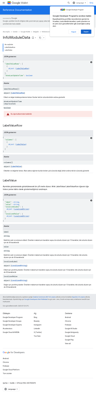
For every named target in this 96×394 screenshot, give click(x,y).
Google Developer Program (13, 317)
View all (68, 343)
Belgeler (36, 32)
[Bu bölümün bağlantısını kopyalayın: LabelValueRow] (24, 125)
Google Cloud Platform (11, 370)
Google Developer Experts (12, 325)
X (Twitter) (38, 332)
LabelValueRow (22, 68)
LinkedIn (37, 328)
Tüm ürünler (7, 373)
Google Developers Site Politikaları (36, 299)
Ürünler (15, 32)
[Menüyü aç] (3, 3)
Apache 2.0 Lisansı (78, 297)
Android (68, 317)
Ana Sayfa (6, 32)
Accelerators (7, 328)
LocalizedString (21, 209)
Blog (35, 317)
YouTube (37, 336)
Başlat (86, 32)
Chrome (68, 321)
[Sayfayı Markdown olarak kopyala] (40, 38)
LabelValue (21, 144)
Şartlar (5, 383)
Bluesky (37, 321)
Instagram (37, 325)
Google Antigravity (72, 332)
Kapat (73, 32)
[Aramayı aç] (68, 2)
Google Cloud (70, 336)
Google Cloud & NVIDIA (11, 332)
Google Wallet (25, 32)
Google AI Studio (71, 328)
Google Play (69, 340)
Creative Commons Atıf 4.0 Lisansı (44, 297)
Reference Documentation (17, 10)
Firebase (68, 325)
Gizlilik (12, 383)
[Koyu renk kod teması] (91, 62)
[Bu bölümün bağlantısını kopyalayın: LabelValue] (19, 180)
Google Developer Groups (12, 321)
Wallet (24, 2)
